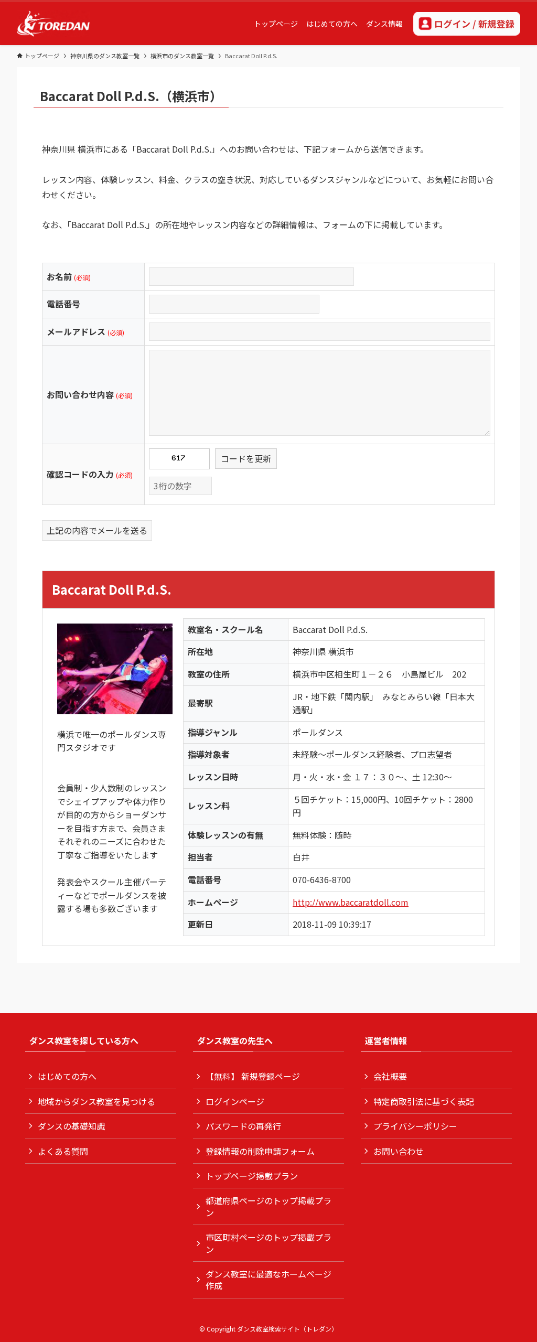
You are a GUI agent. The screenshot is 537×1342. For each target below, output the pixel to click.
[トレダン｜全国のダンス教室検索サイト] (53, 23)
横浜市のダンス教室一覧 (182, 55)
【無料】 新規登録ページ (253, 1076)
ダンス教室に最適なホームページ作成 (268, 1280)
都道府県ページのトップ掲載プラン (268, 1206)
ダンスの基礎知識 (71, 1126)
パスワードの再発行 (243, 1126)
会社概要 (390, 1076)
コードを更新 (246, 458)
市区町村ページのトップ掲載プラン (268, 1243)
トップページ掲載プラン (252, 1175)
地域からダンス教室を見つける (96, 1101)
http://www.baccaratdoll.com (351, 902)
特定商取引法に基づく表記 (423, 1101)
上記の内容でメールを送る (97, 530)
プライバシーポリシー (415, 1126)
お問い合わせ (398, 1151)
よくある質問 (63, 1151)
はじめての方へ (67, 1076)
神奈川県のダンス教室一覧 (104, 55)
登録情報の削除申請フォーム (260, 1151)
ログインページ (235, 1101)
